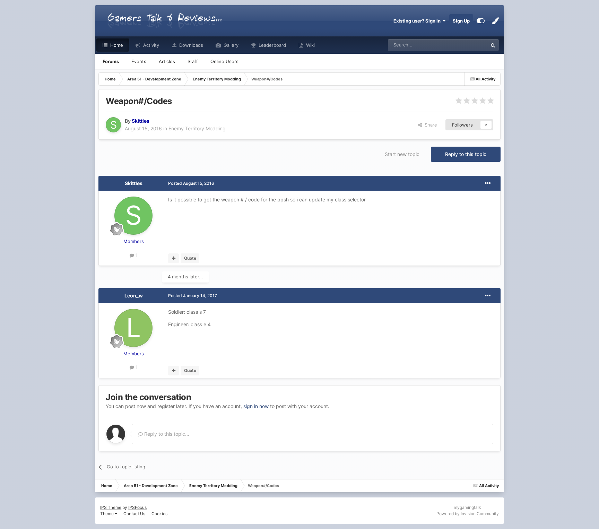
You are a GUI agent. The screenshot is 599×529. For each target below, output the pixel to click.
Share (429, 125)
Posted (191, 183)
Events (138, 61)
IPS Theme (110, 507)
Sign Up (461, 21)
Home (116, 45)
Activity (150, 45)
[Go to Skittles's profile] (113, 124)
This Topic (468, 44)
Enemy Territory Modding (197, 128)
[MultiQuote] (173, 258)
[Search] (493, 45)
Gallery (230, 45)
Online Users (224, 61)
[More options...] (488, 183)
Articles (167, 61)
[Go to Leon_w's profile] (133, 328)
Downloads (190, 45)
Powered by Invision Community (467, 513)
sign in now (256, 406)
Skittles (133, 183)
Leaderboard (271, 45)
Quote (190, 258)
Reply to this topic (465, 154)
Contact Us (134, 513)
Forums (111, 61)
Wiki (310, 45)
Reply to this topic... (166, 434)
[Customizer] (480, 20)
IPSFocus (137, 507)
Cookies (159, 513)
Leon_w (133, 295)
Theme (107, 513)
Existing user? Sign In (418, 21)
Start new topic (402, 154)
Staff (193, 61)
